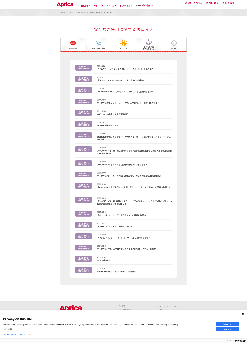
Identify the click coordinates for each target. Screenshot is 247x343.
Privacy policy (26, 334)
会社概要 (122, 306)
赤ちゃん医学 (125, 5)
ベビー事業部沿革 (125, 309)
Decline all (227, 329)
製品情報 (84, 5)
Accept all (227, 324)
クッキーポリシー (164, 309)
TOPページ (64, 12)
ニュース (110, 5)
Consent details (9, 334)
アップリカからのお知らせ (79, 12)
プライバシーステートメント (168, 306)
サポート (97, 5)
